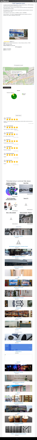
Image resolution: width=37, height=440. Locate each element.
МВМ (18, 277)
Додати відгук (18, 115)
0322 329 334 (12, 45)
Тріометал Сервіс (18, 318)
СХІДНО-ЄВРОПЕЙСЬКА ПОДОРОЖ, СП (18, 256)
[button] (18, 75)
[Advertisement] (18, 22)
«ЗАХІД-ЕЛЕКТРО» (18, 351)
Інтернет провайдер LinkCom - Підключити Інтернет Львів (11, 184)
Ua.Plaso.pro (4, 1)
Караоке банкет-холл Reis (18, 372)
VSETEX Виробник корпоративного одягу (11, 199)
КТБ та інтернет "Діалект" (26, 212)
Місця (17, 438)
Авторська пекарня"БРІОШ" (18, 423)
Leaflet (33, 84)
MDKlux (18, 413)
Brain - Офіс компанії (11, 212)
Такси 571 (26, 198)
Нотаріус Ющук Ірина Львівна (18, 297)
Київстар (18, 392)
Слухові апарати (18, 328)
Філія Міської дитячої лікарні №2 (18, 382)
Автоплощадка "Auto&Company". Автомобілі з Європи (18, 246)
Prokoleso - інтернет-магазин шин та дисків (18, 433)
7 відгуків (16, 14)
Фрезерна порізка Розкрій (18, 287)
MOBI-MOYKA (18, 341)
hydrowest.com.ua (9, 44)
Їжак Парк (26, 183)
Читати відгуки (15, 196)
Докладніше (17, 237)
